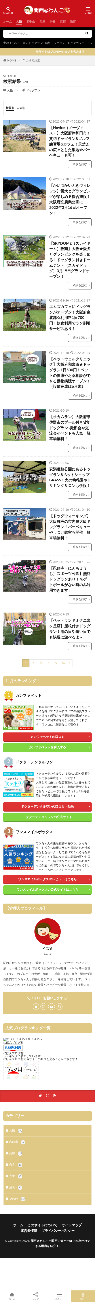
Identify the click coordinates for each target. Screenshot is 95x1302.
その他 (17, 1198)
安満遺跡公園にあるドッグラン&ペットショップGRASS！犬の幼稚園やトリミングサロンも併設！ (70, 477)
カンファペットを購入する (47, 747)
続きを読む (80, 164)
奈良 (52, 21)
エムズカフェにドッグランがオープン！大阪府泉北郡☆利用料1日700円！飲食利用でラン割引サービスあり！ (70, 318)
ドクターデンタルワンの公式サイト (47, 817)
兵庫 (42, 21)
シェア (35, 1299)
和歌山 (31, 21)
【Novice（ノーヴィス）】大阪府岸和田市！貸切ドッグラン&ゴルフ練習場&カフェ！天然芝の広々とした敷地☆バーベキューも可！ (70, 141)
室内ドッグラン (33, 43)
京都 (63, 21)
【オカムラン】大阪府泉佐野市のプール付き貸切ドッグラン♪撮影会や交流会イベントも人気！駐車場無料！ (70, 428)
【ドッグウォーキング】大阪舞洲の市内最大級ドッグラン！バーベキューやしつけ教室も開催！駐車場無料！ (70, 527)
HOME (11, 60)
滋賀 (73, 21)
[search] (87, 34)
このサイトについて (42, 1225)
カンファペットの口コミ (47, 736)
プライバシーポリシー (58, 1230)
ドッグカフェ (76, 43)
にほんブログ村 (13, 1042)
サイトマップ (72, 1225)
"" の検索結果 (31, 60)
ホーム (7, 21)
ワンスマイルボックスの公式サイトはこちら (47, 889)
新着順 (10, 108)
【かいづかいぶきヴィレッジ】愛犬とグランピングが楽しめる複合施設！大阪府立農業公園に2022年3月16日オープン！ (70, 199)
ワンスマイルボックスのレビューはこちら (47, 879)
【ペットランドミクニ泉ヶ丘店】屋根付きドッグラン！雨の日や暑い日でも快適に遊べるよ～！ (70, 629)
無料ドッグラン (55, 43)
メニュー (59, 1299)
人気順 (21, 108)
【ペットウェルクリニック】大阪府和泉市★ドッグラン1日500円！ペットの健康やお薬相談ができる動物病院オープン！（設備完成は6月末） (70, 373)
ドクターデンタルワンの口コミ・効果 (47, 806)
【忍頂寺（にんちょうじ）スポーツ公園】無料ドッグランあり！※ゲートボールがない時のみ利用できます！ (70, 579)
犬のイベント (12, 43)
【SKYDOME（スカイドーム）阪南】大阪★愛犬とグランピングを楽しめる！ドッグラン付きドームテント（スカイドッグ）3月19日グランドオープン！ (70, 260)
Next (65, 663)
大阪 (19, 21)
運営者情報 (29, 1230)
